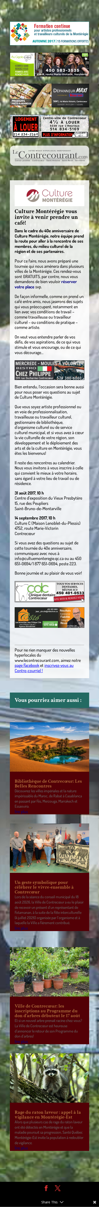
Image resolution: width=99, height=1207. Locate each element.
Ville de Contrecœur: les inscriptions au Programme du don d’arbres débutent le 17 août (47, 1011)
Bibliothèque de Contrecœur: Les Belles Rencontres (48, 783)
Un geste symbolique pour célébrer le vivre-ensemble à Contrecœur (44, 887)
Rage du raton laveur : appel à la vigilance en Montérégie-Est (48, 1114)
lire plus (21, 811)
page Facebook (27, 665)
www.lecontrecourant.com (37, 660)
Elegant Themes (46, 1195)
